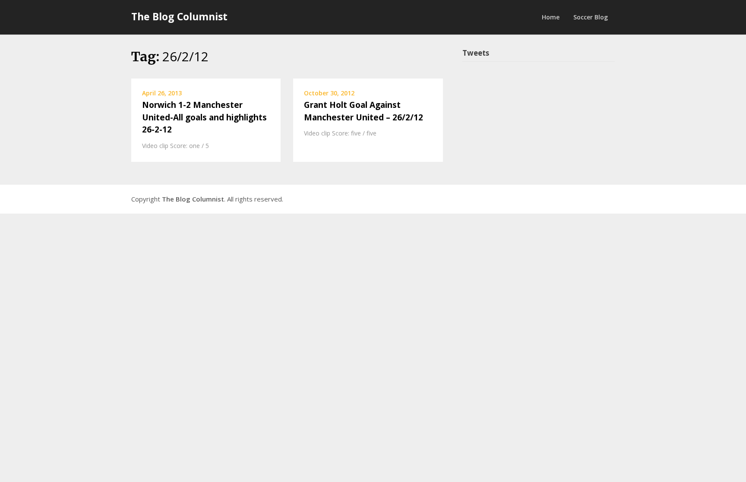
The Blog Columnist (179, 16)
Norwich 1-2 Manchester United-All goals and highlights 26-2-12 (204, 117)
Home (551, 17)
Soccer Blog (590, 17)
